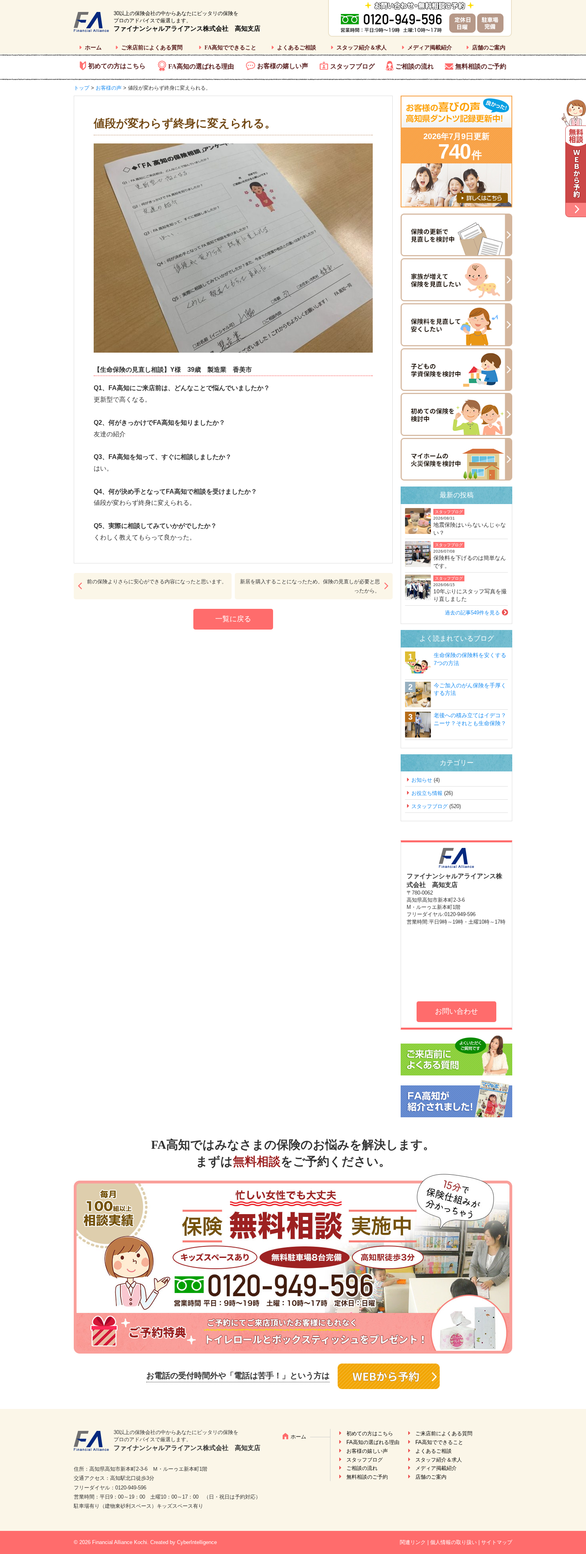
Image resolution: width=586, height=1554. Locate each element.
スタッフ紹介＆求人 (361, 48)
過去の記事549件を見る (472, 613)
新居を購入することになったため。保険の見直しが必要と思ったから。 (310, 586)
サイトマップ (496, 1542)
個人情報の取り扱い (453, 1542)
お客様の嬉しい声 (282, 66)
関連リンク (413, 1542)
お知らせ (421, 780)
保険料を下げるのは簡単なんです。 (469, 562)
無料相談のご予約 (480, 66)
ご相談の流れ (414, 66)
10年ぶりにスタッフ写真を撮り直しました (470, 595)
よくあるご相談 (296, 48)
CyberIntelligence (197, 1542)
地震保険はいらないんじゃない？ (469, 529)
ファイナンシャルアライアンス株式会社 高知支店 (187, 28)
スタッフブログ (352, 66)
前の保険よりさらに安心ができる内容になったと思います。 (157, 582)
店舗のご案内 (488, 48)
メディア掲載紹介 (429, 48)
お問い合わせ (456, 1011)
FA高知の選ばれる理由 (201, 66)
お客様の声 (109, 88)
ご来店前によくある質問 (152, 48)
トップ (81, 88)
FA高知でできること (230, 48)
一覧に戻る (233, 619)
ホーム (93, 48)
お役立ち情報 (426, 793)
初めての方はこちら (117, 66)
